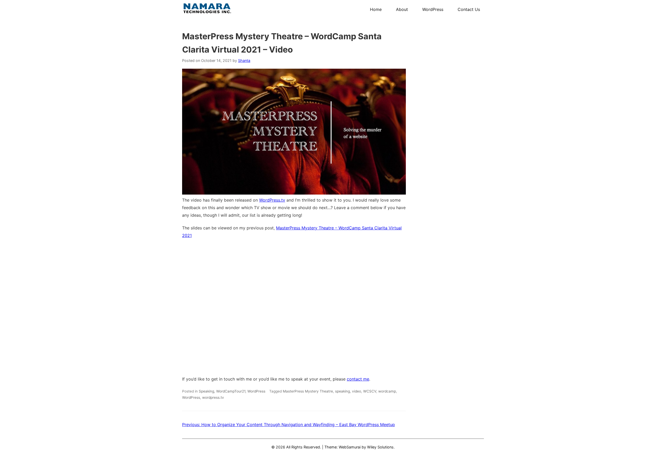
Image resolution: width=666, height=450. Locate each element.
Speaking (206, 391)
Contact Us (469, 9)
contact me (358, 379)
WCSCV (369, 391)
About (402, 9)
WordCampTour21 (230, 391)
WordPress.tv (272, 200)
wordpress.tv (213, 397)
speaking (342, 391)
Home (376, 9)
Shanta (244, 60)
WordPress (432, 9)
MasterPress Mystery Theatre (308, 391)
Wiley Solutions (380, 447)
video (356, 391)
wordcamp (387, 391)
